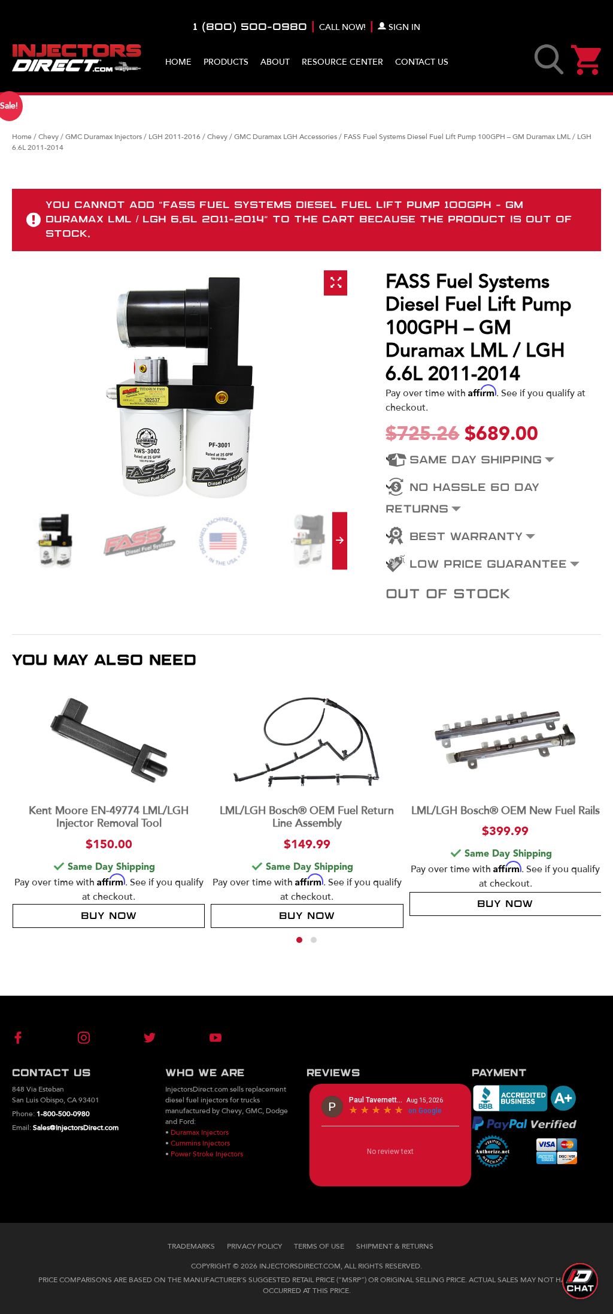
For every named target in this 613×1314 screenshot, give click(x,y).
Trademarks (191, 1246)
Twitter (143, 1038)
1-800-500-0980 (63, 1114)
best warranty (466, 537)
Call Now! (342, 27)
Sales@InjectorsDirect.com (76, 1127)
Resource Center (342, 62)
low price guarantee (488, 564)
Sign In (404, 27)
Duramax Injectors (200, 1132)
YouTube (195, 1038)
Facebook (38, 1038)
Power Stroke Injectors (207, 1154)
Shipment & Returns (394, 1246)
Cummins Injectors (200, 1143)
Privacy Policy (254, 1246)
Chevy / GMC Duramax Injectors (90, 136)
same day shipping (475, 460)
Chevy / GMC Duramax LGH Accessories (272, 136)
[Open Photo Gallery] (336, 283)
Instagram (91, 1038)
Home (178, 62)
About (275, 62)
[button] (299, 940)
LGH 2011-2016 (174, 136)
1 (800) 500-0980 (250, 27)
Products (226, 62)
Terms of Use (319, 1246)
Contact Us (421, 62)
